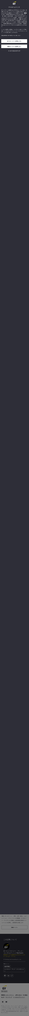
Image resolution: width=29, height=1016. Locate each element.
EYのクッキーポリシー (9, 35)
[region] (14, 457)
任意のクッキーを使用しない (14, 46)
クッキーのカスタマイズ (14, 51)
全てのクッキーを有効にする (14, 41)
